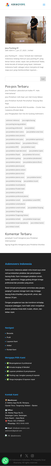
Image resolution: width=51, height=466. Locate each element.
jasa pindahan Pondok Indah (15, 189)
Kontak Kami (11, 349)
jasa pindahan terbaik (13, 219)
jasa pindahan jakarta (13, 162)
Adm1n (12, 50)
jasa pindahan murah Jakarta (15, 185)
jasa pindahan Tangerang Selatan (17, 215)
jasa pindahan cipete (36, 151)
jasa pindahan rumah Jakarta (15, 204)
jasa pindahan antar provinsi (15, 135)
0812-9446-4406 (22, 423)
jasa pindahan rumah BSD (31, 200)
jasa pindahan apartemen (34, 139)
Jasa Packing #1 (12, 48)
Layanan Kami (12, 341)
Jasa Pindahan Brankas (36, 244)
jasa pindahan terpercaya (31, 219)
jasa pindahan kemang (13, 181)
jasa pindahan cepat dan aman (16, 151)
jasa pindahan (29, 128)
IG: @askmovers (14, 436)
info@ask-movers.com (21, 428)
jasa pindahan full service (31, 154)
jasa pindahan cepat (28, 147)
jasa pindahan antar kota (35, 132)
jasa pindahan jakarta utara (15, 177)
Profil (9, 337)
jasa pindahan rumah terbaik (15, 208)
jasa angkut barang (28, 120)
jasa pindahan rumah (13, 200)
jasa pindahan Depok (13, 154)
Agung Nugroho (11, 244)
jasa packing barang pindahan (16, 124)
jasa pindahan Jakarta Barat (32, 162)
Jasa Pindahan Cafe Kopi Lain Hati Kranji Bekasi (24, 97)
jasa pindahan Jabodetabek (32, 158)
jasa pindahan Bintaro (30, 143)
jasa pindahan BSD (12, 147)
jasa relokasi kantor (37, 223)
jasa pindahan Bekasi (13, 143)
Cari (43, 79)
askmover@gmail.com (13, 431)
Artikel (30, 50)
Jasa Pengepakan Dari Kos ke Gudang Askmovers (24, 114)
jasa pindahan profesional (14, 192)
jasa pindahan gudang (13, 158)
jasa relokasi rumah (12, 227)
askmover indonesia (12, 120)
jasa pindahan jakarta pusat (15, 166)
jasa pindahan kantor (34, 177)
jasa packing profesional (14, 128)
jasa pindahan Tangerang (14, 211)
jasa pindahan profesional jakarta (17, 196)
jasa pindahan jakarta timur (15, 173)
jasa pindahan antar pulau (14, 139)
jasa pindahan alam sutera (15, 132)
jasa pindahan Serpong (35, 208)
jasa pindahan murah (31, 181)
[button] (5, 460)
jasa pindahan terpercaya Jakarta (17, 223)
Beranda (10, 333)
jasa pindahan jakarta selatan (16, 170)
